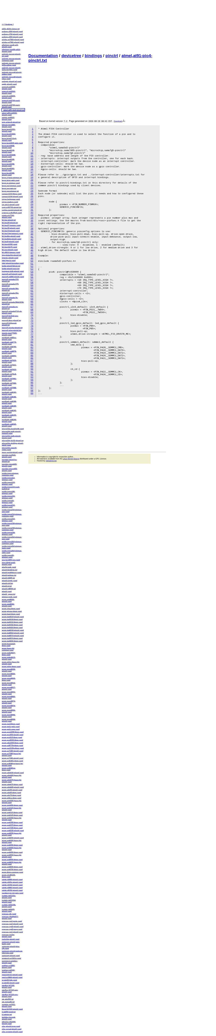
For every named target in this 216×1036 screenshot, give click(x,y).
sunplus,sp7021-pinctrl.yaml (9, 1005)
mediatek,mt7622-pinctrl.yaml (9, 370)
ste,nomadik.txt (8, 1002)
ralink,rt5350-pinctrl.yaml (12, 890)
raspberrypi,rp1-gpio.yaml (12, 893)
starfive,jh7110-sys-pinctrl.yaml (10, 995)
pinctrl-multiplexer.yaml (11, 572)
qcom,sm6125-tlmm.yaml (12, 815)
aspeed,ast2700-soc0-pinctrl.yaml (11, 101)
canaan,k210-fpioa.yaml (12, 194)
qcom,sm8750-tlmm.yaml (12, 869)
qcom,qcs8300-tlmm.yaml (12, 740)
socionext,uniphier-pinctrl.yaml (10, 962)
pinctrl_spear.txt (8, 594)
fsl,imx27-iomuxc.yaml (11, 225)
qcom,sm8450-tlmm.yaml (12, 852)
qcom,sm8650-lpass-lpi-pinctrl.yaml (12, 863)
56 (32, 277)
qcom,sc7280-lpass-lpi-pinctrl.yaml (11, 754)
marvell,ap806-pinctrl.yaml (13, 277)
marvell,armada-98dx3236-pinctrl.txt (13, 303)
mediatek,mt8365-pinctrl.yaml (9, 425)
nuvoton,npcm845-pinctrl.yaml (9, 465)
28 (32, 201)
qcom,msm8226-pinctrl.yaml (9, 670)
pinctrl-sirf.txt (7, 583)
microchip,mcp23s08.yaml (13, 429)
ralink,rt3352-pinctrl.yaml (12, 885)
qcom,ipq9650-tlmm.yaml (12, 641)
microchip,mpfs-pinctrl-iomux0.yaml (11, 432)
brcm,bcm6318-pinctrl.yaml (8, 151)
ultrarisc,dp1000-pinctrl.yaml (9, 1023)
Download (118, 121)
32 (32, 212)
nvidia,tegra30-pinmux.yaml (8, 556)
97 (32, 388)
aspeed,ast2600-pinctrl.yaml (9, 97)
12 (32, 158)
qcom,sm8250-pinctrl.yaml (13, 838)
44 (32, 245)
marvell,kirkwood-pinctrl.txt (9, 324)
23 (32, 188)
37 (32, 226)
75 (32, 328)
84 (32, 353)
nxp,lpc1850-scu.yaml (11, 560)
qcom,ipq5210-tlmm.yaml (12, 622)
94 (32, 380)
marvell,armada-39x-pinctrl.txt (10, 294)
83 (32, 350)
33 (32, 215)
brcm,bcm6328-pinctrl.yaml (8, 160)
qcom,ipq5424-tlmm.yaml (12, 627)
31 (32, 210)
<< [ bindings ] (8, 24)
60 (32, 288)
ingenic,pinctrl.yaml (10, 258)
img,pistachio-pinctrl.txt (11, 255)
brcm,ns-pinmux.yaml (11, 183)
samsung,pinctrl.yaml (11, 956)
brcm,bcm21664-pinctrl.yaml (9, 135)
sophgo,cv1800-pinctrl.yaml (8, 966)
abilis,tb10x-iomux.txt (11, 29)
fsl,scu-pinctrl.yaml (10, 250)
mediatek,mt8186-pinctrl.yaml (9, 398)
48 (32, 255)
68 (32, 309)
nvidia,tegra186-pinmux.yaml (8, 492)
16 (32, 169)
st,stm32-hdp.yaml (9, 980)
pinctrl (111, 55)
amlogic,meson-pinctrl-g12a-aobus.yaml (11, 64)
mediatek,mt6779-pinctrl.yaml (9, 343)
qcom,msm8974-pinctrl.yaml (9, 702)
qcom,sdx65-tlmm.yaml (11, 792)
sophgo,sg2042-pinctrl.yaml (8, 971)
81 (32, 345)
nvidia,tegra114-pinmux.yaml (8, 479)
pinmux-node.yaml (9, 597)
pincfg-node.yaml (9, 567)
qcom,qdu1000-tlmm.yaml (12, 743)
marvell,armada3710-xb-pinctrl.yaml (12, 312)
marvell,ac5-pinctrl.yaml (12, 274)
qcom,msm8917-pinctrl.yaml (9, 688)
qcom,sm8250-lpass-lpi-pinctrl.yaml (12, 834)
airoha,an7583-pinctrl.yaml (13, 40)
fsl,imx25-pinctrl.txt (10, 223)
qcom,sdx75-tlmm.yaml (11, 795)
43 (32, 242)
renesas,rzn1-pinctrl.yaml (12, 932)
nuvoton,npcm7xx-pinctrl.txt (9, 460)
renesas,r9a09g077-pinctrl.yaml (10, 917)
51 (32, 264)
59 (32, 285)
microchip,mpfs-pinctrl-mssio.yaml (11, 437)
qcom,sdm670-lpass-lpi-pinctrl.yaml (12, 781)
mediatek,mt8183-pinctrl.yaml (9, 393)
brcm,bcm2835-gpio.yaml (12, 143)
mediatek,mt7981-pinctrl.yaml (9, 379)
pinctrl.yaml (7, 591)
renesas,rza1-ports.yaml (12, 921)
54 (32, 272)
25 (32, 193)
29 (32, 204)
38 (32, 228)
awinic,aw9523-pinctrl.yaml (8, 118)
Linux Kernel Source (71, 459)
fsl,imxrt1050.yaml (9, 244)
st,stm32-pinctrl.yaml (10, 983)
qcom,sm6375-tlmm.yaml (12, 825)
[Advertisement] (97, 26)
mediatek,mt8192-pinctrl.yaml (9, 411)
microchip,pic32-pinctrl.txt (12, 440)
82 (32, 347)
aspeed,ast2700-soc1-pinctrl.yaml (11, 106)
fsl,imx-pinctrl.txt (9, 220)
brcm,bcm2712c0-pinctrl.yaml (9, 139)
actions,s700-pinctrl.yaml (12, 34)
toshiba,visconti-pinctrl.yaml (9, 1018)
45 (32, 247)
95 (32, 382)
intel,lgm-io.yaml (9, 260)
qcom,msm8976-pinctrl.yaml (9, 706)
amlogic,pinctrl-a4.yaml (11, 81)
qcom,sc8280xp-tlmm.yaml (9, 769)
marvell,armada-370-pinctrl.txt (10, 280)
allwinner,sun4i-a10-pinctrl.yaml (10, 46)
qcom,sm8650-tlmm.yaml (12, 867)
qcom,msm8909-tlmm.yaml (9, 679)
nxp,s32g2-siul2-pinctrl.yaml (9, 563)
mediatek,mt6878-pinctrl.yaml (9, 352)
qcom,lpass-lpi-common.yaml (8, 649)
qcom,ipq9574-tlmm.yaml (12, 638)
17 (32, 172)
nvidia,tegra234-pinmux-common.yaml (12, 515)
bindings (93, 55)
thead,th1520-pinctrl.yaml (12, 1009)
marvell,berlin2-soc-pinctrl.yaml (10, 317)
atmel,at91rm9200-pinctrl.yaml (9, 114)
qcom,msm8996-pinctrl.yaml (9, 716)
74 (32, 326)
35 (32, 220)
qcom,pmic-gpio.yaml (11, 727)
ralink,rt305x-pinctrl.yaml (12, 882)
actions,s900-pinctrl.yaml (12, 37)
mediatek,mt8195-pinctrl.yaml (9, 416)
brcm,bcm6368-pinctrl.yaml (8, 174)
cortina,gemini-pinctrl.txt (12, 210)
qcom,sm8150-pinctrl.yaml (13, 830)
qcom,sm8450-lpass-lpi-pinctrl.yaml (12, 849)
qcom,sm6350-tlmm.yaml (12, 822)
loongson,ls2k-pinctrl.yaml (13, 271)
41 (32, 237)
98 (32, 390)
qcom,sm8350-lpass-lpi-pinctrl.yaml (12, 841)
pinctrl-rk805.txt (8, 578)
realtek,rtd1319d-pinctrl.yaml (9, 901)
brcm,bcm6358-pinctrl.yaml (8, 165)
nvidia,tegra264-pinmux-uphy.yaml (12, 552)
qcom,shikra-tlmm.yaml (11, 798)
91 (32, 372)
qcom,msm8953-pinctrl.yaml (9, 693)
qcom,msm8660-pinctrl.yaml (9, 675)
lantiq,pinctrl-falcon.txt (11, 266)
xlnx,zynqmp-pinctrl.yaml (12, 1032)
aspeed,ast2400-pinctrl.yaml (9, 88)
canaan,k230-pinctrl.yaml (12, 196)
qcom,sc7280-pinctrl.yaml (12, 758)
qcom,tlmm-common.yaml (12, 872)
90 (32, 369)
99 (32, 393)
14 (32, 164)
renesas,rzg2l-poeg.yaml (12, 929)
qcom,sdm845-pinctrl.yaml (13, 787)
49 (32, 258)
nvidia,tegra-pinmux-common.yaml (10, 474)
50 (32, 261)
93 (32, 377)
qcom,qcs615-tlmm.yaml (12, 737)
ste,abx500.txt (8, 999)
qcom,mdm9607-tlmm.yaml (9, 654)
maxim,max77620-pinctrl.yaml (9, 334)
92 (32, 374)
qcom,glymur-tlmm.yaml (12, 611)
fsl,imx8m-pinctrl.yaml (11, 236)
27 (32, 199)
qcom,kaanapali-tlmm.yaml (9, 645)
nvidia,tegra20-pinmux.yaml (8, 501)
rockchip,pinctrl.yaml (10, 939)
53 (32, 269)
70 (32, 315)
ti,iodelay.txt (7, 1014)
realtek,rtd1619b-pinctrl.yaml (9, 906)
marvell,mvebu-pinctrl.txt (12, 328)
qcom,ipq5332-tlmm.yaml (12, 625)
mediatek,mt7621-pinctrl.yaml (9, 366)
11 (32, 156)
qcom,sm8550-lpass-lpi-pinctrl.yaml (12, 856)
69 (32, 312)
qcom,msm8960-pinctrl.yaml (9, 697)
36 (32, 223)
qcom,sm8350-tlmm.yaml (12, 845)
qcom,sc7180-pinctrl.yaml (12, 751)
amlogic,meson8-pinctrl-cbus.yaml (12, 78)
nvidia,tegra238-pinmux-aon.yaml (12, 524)
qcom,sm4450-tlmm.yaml (12, 805)
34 (32, 218)
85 (32, 355)
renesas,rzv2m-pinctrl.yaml (8, 935)
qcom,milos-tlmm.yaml (11, 666)
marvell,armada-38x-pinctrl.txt (10, 289)
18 (32, 174)
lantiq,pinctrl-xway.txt (10, 269)
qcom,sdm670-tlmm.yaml (12, 784)
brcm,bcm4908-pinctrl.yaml (8, 147)
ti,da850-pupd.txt (9, 1012)
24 (32, 191)
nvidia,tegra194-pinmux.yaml (8, 497)
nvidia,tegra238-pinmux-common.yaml (12, 529)
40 (32, 234)
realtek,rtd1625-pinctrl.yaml (8, 910)
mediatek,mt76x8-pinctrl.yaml (9, 375)
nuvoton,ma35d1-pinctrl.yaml (9, 456)
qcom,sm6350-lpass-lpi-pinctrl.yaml (12, 819)
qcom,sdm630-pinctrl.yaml (13, 773)
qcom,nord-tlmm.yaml (11, 724)
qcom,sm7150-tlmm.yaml (12, 828)
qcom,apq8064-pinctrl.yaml (8, 600)
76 (32, 331)
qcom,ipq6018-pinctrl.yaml (13, 630)
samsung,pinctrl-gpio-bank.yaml (11, 943)
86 (32, 358)
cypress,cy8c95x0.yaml (12, 213)
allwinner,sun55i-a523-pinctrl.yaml (11, 50)
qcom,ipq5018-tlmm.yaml (12, 619)
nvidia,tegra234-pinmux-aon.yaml (12, 511)
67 (32, 307)
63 (32, 296)
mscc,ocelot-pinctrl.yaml (12, 452)
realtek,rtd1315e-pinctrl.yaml (9, 896)
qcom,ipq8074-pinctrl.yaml (13, 636)
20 (32, 180)
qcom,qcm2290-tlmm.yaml (13, 732)
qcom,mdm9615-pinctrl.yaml (9, 658)
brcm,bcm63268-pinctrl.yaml (9, 156)
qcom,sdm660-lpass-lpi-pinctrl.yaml (12, 776)
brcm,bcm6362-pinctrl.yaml (8, 169)
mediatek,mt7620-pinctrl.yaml (9, 361)
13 (32, 161)
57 (32, 280)
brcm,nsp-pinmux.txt (10, 191)
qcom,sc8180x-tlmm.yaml (12, 761)
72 (32, 320)
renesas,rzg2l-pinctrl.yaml (12, 926)
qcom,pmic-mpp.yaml (11, 729)
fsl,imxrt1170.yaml (9, 247)
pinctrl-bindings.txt (9, 570)
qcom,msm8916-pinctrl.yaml (9, 684)
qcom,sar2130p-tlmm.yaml (13, 748)
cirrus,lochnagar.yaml (11, 199)
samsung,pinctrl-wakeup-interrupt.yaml (12, 952)
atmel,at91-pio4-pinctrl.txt (13, 110)
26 (32, 196)
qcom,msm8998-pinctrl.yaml (9, 720)
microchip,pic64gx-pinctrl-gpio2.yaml (12, 444)
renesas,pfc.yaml (9, 914)
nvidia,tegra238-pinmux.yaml (8, 533)
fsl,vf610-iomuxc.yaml (11, 252)
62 (32, 293)
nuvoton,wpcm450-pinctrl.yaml (9, 470)
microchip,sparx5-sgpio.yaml (9, 449)
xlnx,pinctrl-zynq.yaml (11, 1026)
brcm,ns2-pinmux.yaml (11, 186)
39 (32, 231)
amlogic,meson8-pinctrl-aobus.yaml (12, 73)
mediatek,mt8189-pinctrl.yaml (9, 407)
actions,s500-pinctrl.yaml (12, 31)
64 (32, 299)
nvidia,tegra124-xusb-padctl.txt (11, 488)
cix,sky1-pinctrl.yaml (10, 205)
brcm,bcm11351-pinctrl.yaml (9, 130)
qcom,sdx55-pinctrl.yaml (12, 790)
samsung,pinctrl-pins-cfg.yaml (11, 947)
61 (32, 291)
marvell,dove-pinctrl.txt (11, 320)
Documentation (43, 55)
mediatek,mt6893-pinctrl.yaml (9, 357)
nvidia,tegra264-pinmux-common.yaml (12, 542)
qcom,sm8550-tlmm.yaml (12, 859)
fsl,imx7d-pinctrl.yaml (11, 231)
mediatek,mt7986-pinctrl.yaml (9, 384)
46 (32, 250)
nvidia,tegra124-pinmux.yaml (8, 483)
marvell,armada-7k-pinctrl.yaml (10, 298)
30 (32, 207)
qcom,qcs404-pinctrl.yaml (12, 735)
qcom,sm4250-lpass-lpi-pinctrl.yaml (12, 801)
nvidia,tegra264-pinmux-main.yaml (12, 547)
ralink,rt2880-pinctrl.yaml (12, 879)
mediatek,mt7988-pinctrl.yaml (9, 389)
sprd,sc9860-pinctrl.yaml (12, 977)
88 (32, 363)
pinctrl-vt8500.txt (9, 589)
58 (32, 282)
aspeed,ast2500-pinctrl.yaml (9, 92)
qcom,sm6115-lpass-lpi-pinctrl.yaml (11, 809)
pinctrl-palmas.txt (9, 575)
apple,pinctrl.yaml (9, 84)
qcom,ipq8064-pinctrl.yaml (13, 633)
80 (32, 342)
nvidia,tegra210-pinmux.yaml (8, 506)
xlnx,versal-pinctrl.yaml (11, 1029)
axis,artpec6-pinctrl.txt (11, 122)
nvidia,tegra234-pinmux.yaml (8, 520)
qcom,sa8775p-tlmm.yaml (12, 745)
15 (32, 166)
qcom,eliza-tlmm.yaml (11, 609)
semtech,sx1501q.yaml (11, 958)
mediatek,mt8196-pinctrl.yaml (9, 420)
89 (32, 366)
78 (32, 336)
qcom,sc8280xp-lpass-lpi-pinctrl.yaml (12, 764)
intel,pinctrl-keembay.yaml (13, 263)
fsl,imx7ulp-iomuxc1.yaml (12, 233)
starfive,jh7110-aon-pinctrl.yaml (10, 991)
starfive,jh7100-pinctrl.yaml (8, 986)
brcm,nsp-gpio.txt (9, 188)
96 (32, 385)
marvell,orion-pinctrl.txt (11, 330)
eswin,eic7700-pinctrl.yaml (8, 216)
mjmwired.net (51, 461)
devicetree (71, 55)
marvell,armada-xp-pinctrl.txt (10, 308)
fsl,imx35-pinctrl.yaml (11, 228)
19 (32, 177)
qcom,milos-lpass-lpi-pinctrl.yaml (11, 663)
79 (32, 339)
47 (32, 253)
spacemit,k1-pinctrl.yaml (12, 975)
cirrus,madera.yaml (10, 202)
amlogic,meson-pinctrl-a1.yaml (11, 55)
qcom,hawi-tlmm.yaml (11, 614)
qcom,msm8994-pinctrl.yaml (9, 711)
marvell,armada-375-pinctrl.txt (10, 285)
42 (32, 239)
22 (32, 185)
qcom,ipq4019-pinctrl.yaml (13, 617)
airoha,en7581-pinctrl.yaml (13, 42)
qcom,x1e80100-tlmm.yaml (9, 876)
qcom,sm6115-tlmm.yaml (12, 812)
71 (32, 318)
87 (32, 361)
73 (32, 323)
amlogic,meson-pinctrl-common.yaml (11, 59)
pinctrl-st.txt (7, 586)
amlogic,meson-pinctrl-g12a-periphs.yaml (11, 69)
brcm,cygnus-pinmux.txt (12, 178)
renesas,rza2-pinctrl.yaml (12, 924)
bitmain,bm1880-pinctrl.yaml (9, 126)
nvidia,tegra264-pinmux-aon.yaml (12, 538)
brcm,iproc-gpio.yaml (10, 180)
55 (32, 274)
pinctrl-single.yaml (9, 581)
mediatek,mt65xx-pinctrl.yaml (9, 338)
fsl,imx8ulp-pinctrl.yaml (11, 239)
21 (32, 183)
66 (32, 304)
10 (32, 153)
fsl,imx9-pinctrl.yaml (10, 242)
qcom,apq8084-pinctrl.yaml (8, 605)
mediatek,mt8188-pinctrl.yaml (9, 402)
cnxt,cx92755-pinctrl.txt (11, 207)
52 (32, 266)
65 (32, 301)
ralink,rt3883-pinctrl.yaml (12, 888)
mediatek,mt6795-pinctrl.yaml (9, 347)
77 (32, 334)
